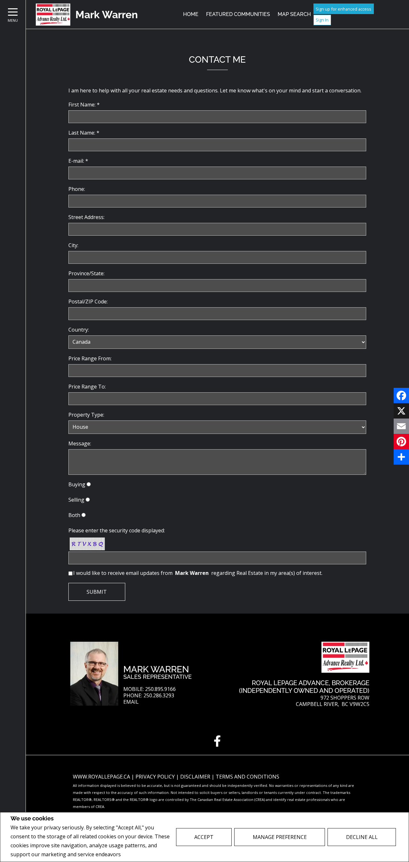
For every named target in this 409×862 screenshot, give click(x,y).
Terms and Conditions (247, 776)
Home (190, 14)
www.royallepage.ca (101, 776)
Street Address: (86, 217)
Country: (78, 329)
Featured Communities (238, 14)
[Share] (401, 457)
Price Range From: (90, 358)
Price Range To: (87, 386)
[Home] (53, 15)
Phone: (76, 188)
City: (73, 245)
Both (74, 515)
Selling (76, 499)
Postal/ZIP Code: (88, 301)
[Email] (401, 426)
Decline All (362, 837)
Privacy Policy (139, 854)
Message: (79, 443)
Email (131, 702)
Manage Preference (280, 837)
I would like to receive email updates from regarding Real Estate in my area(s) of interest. (197, 572)
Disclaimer (196, 776)
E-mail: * (78, 160)
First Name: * (84, 104)
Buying (76, 484)
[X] (401, 411)
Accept (203, 837)
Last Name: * (83, 132)
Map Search (294, 14)
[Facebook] (401, 395)
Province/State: (86, 273)
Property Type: (86, 414)
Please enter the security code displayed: (116, 530)
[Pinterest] (401, 441)
